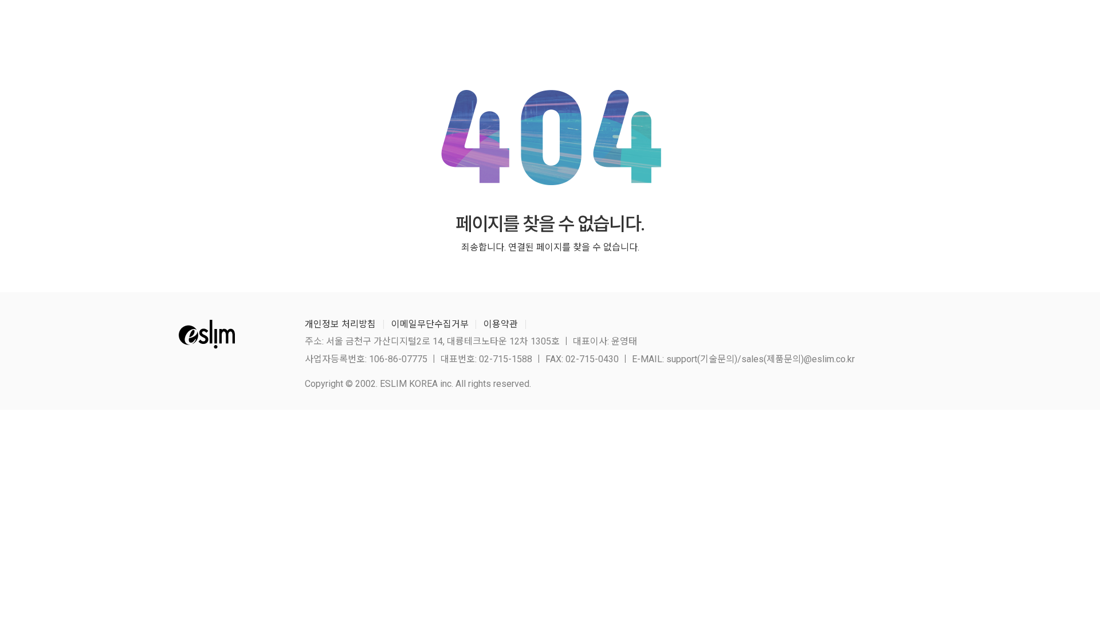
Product (623, 28)
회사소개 (560, 28)
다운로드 (798, 28)
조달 (677, 28)
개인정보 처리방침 (340, 324)
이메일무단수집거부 (430, 324)
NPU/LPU (734, 28)
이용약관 (501, 324)
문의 (853, 28)
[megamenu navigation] (906, 28)
